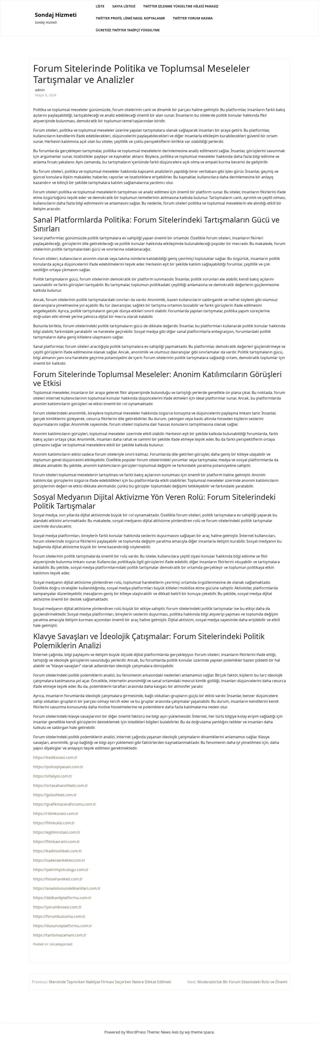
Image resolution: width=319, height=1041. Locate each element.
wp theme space (199, 1032)
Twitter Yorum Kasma (193, 18)
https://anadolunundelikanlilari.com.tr (67, 888)
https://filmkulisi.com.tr (54, 822)
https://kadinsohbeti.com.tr (57, 851)
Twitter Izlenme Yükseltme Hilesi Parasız (180, 6)
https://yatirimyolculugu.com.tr (61, 869)
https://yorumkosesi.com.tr (57, 907)
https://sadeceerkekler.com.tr (59, 860)
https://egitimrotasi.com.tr (56, 832)
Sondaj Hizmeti (56, 14)
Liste (100, 6)
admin (40, 90)
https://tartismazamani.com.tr (60, 935)
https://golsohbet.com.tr (55, 794)
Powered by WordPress (125, 1032)
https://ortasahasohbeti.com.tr (60, 785)
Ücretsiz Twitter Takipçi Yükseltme (128, 30)
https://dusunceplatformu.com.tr (62, 925)
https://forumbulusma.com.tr (59, 916)
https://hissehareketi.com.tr (58, 879)
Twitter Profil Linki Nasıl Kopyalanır (130, 18)
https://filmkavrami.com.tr (56, 841)
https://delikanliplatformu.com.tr (62, 897)
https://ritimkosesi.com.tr (55, 813)
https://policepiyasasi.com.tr (58, 766)
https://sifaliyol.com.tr (52, 776)
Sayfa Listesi (123, 6)
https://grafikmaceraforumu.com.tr (64, 804)
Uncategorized (61, 944)
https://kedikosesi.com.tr (55, 757)
